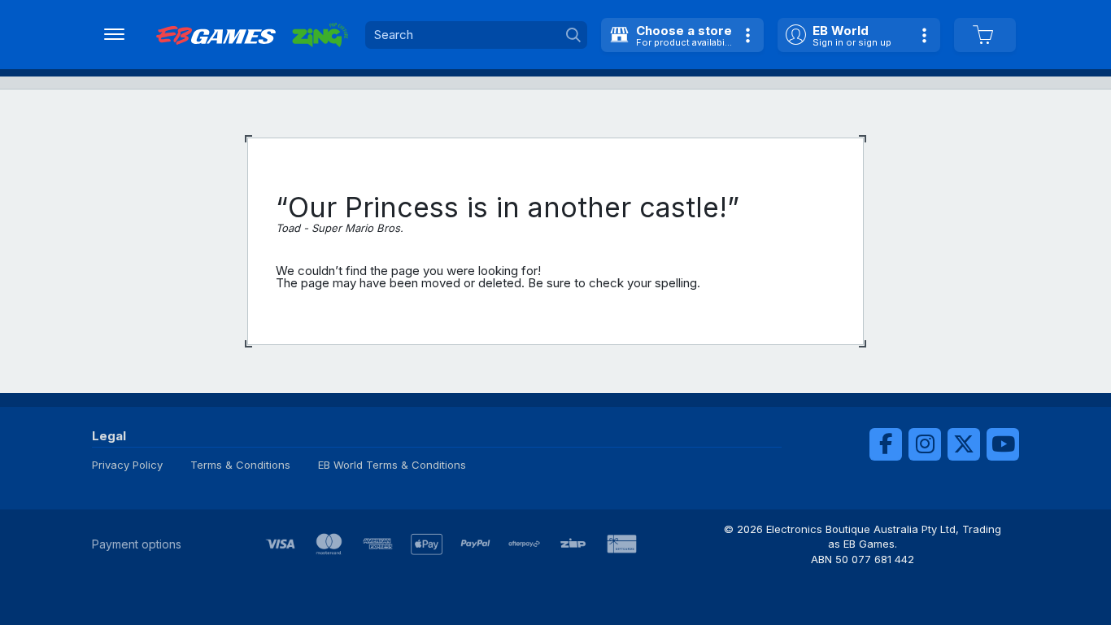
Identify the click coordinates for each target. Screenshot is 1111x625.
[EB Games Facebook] (885, 444)
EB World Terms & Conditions (392, 464)
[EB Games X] (964, 444)
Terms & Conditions (240, 464)
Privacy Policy (127, 464)
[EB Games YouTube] (1003, 444)
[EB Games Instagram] (924, 444)
